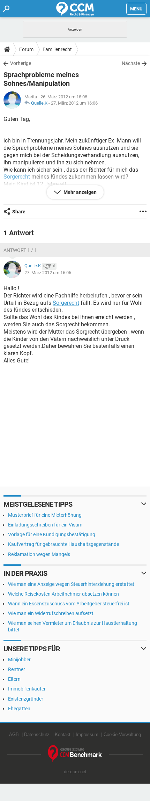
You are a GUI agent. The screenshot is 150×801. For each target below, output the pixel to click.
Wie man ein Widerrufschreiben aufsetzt (50, 613)
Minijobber (19, 659)
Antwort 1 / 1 (20, 250)
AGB (14, 734)
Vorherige (20, 63)
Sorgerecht (66, 303)
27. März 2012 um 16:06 (74, 103)
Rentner (16, 669)
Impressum (87, 734)
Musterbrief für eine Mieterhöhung (45, 515)
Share (18, 211)
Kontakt (62, 734)
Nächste (131, 63)
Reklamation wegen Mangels (39, 554)
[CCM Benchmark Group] (75, 753)
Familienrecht (57, 49)
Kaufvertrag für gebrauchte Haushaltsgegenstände (63, 544)
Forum (26, 49)
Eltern (14, 679)
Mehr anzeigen (79, 192)
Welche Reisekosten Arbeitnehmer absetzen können (63, 594)
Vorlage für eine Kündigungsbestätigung (51, 534)
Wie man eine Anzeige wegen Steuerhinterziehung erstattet (71, 584)
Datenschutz (37, 734)
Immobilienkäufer (27, 689)
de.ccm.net (75, 771)
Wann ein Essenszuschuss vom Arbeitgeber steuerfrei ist (68, 603)
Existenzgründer (25, 699)
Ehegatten (19, 708)
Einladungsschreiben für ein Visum (45, 525)
